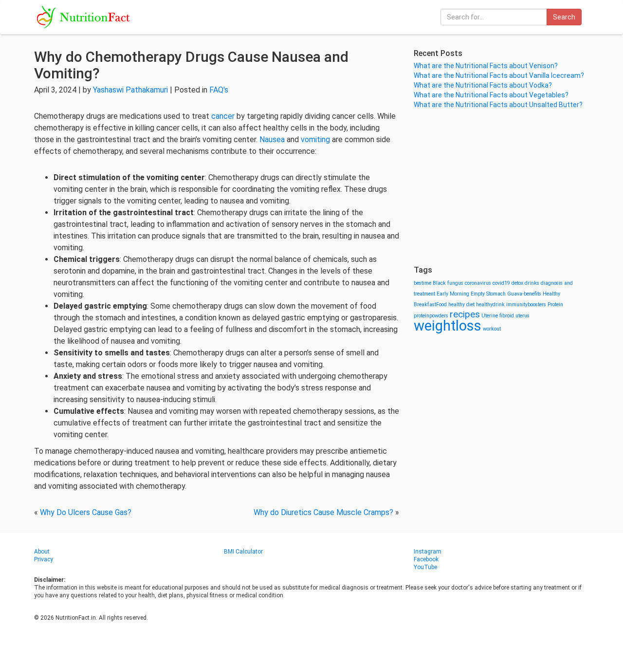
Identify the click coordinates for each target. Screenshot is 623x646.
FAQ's (218, 89)
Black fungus (448, 283)
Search (564, 17)
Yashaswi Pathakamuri (130, 89)
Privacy (43, 559)
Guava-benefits (524, 294)
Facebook (426, 559)
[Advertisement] (501, 187)
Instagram (427, 551)
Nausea (272, 139)
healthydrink (490, 304)
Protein (555, 304)
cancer (223, 116)
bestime (422, 283)
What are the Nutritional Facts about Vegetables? (491, 95)
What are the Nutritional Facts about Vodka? (483, 85)
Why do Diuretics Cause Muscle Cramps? (323, 512)
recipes (465, 314)
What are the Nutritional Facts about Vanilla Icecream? (499, 75)
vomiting (315, 139)
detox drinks (525, 283)
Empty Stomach (488, 294)
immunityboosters (526, 304)
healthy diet (461, 304)
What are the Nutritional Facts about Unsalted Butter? (498, 105)
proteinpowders (431, 316)
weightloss (447, 325)
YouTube (425, 567)
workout (492, 329)
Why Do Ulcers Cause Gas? (85, 512)
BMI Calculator (243, 551)
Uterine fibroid (497, 316)
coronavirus (478, 283)
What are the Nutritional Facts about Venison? (486, 66)
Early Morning (453, 294)
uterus (522, 316)
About (42, 551)
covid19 (501, 283)
